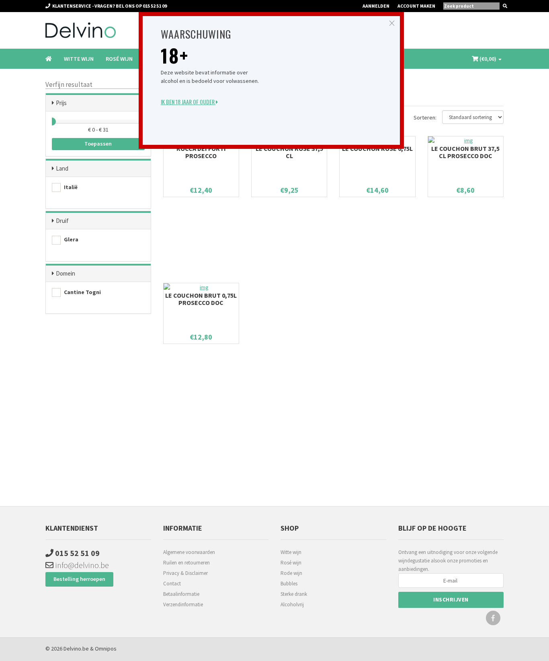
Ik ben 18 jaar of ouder (188, 101)
